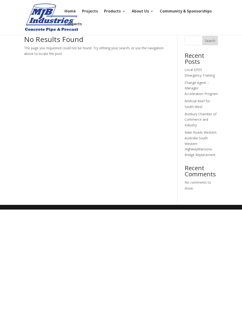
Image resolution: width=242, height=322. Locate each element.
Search (210, 40)
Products (112, 11)
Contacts (73, 24)
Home (70, 11)
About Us (140, 11)
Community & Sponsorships (186, 11)
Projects (90, 11)
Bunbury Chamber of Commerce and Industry (200, 120)
